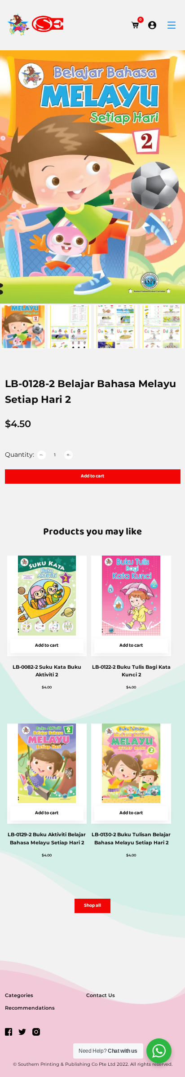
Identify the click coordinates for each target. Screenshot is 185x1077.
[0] (135, 25)
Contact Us (100, 995)
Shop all (92, 905)
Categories (19, 995)
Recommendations (30, 1008)
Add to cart (92, 476)
